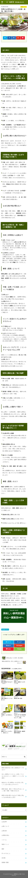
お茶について (5, 629)
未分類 (3, 858)
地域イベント (5, 844)
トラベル (4, 840)
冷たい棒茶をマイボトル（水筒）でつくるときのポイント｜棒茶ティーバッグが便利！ (13, 776)
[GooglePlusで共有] (18, 37)
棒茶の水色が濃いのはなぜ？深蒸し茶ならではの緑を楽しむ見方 (13, 796)
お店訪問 (4, 821)
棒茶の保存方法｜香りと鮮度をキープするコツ (13, 768)
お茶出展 (4, 830)
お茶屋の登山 (5, 835)
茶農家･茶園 (5, 862)
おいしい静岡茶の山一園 (15, 874)
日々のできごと (6, 853)
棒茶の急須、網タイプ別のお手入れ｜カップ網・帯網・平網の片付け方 (13, 790)
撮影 (3, 849)
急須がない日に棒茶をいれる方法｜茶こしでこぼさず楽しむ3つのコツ (13, 783)
